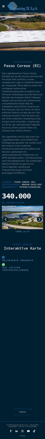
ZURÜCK (22, 412)
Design (22, 436)
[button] (5, 219)
